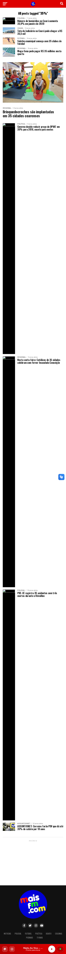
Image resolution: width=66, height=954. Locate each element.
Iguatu (48, 933)
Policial (18, 933)
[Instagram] (12, 949)
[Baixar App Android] (60, 949)
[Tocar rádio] (51, 949)
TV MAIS (40, 937)
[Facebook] (5, 949)
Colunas (58, 933)
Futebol (28, 933)
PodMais (29, 937)
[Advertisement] (33, 861)
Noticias (7, 933)
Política (38, 933)
